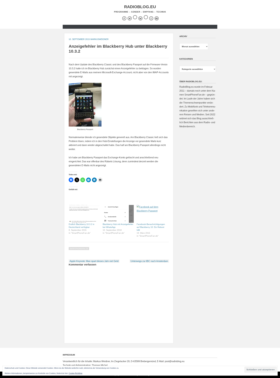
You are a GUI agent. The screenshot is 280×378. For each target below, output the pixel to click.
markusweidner (99, 39)
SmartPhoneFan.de (79, 249)
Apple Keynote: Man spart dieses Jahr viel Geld (94, 261)
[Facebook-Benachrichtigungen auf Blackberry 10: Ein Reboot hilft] (152, 214)
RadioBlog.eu (140, 7)
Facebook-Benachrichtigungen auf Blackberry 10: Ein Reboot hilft (151, 227)
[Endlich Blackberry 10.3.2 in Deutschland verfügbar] (84, 214)
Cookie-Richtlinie (75, 373)
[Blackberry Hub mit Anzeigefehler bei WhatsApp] (118, 214)
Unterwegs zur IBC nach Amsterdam (149, 261)
